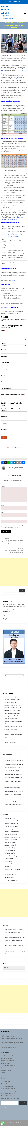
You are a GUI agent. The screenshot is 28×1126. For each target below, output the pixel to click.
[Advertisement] (14, 572)
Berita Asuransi (8, 850)
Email (3, 512)
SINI (23, 70)
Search (23, 1103)
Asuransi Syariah (9, 842)
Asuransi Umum (9, 845)
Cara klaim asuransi (7, 1056)
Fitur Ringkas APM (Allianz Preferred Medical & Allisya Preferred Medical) (12, 699)
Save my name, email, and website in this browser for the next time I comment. (13, 526)
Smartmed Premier (12, 219)
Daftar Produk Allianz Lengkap (10, 1098)
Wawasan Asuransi (9, 880)
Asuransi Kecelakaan (10, 821)
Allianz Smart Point (6, 1058)
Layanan (6, 867)
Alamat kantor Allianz (7, 1061)
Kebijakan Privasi (6, 1070)
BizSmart (7, 1124)
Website (3, 519)
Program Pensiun (9, 875)
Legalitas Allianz (5, 1063)
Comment (4, 486)
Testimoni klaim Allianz (7, 1068)
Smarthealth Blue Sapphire (12, 788)
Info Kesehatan (8, 858)
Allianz (13, 280)
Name (3, 505)
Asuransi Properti (9, 840)
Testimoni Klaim (9, 877)
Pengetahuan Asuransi (11, 869)
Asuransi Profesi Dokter (11, 837)
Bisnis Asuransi (8, 853)
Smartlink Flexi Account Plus (15, 235)
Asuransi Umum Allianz (6, 10)
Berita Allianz (8, 848)
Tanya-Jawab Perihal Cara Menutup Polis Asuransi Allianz (13, 932)
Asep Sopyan (8, 929)
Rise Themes (20, 1124)
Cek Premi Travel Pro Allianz (12, 710)
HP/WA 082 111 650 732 (14, 2)
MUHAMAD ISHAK (9, 951)
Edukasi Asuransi (9, 856)
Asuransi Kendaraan (10, 823)
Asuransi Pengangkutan (11, 829)
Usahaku (18, 943)
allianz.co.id (6, 611)
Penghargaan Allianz (10, 872)
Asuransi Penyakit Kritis (11, 832)
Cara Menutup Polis (10, 798)
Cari (22, 590)
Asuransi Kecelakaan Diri (8, 1093)
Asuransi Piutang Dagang (8, 1091)
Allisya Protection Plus (14, 236)
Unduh (3, 1073)
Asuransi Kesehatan (10, 826)
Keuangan (7, 864)
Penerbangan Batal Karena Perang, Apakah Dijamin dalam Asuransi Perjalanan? (13, 715)
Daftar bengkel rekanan (8, 1065)
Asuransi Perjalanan (10, 834)
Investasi (7, 861)
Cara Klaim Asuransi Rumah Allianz (14, 732)
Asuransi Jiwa (8, 818)
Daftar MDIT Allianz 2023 (11, 771)
